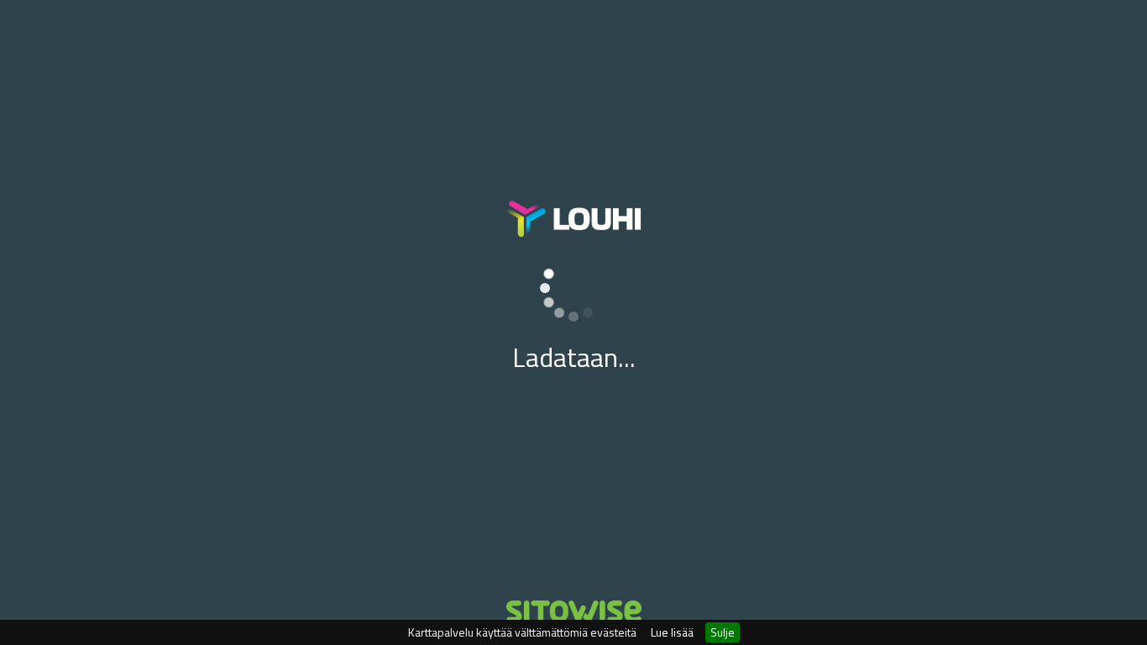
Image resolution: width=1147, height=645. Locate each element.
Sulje (722, 632)
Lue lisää (672, 632)
